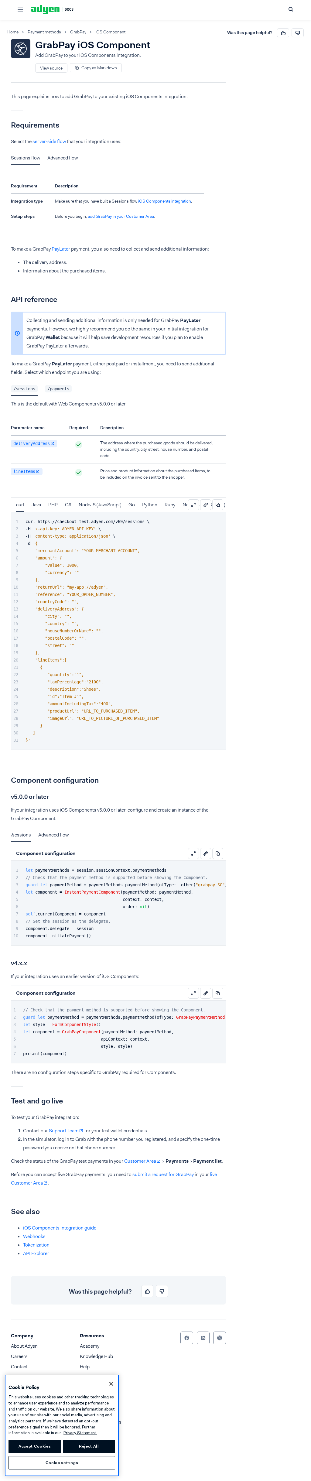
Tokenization (36, 1245)
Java (36, 504)
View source (51, 68)
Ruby (170, 504)
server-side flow (49, 141)
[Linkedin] (203, 1338)
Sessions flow (25, 158)
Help (85, 1366)
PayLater (61, 249)
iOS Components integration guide (59, 1228)
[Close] (111, 1383)
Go (131, 504)
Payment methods (44, 32)
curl (20, 504)
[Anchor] (6, 125)
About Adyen (24, 1346)
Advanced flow (62, 158)
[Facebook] (186, 1338)
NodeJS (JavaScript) (100, 504)
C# (68, 504)
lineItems (24, 471)
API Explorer (36, 1253)
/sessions (21, 835)
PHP (53, 504)
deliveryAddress (31, 443)
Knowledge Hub (96, 1356)
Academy (89, 1346)
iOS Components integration (164, 201)
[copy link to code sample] (205, 504)
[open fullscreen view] (193, 504)
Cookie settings (62, 1462)
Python (149, 504)
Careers (19, 1356)
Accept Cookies (35, 1446)
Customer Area (140, 1161)
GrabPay (78, 32)
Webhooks (34, 1236)
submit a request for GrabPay (163, 1174)
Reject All (89, 1446)
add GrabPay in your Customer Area (121, 216)
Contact (19, 1366)
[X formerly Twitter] (219, 1338)
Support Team (64, 1130)
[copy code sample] (217, 504)
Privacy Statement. (80, 1432)
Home (13, 32)
